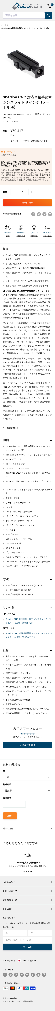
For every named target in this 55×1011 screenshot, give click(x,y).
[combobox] (24, 15)
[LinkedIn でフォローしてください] (38, 975)
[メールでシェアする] (50, 214)
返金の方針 (8, 828)
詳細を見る (21, 236)
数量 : (5, 192)
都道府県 (7, 784)
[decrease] (14, 192)
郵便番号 (7, 798)
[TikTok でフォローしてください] (33, 975)
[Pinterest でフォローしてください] (22, 975)
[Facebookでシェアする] (33, 214)
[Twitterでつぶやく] (44, 214)
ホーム (3, 25)
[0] (49, 6)
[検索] (48, 15)
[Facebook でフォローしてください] (5, 975)
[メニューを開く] (4, 6)
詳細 (8, 236)
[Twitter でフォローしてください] (11, 975)
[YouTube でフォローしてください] (27, 975)
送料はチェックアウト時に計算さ (26, 141)
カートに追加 (27, 203)
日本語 (31, 961)
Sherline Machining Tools (17, 114)
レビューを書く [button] (27, 745)
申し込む (27, 947)
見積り (10, 816)
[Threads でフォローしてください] (44, 975)
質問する (34, 236)
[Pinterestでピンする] (39, 214)
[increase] (32, 192)
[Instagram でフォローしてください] (16, 975)
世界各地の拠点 (9, 961)
